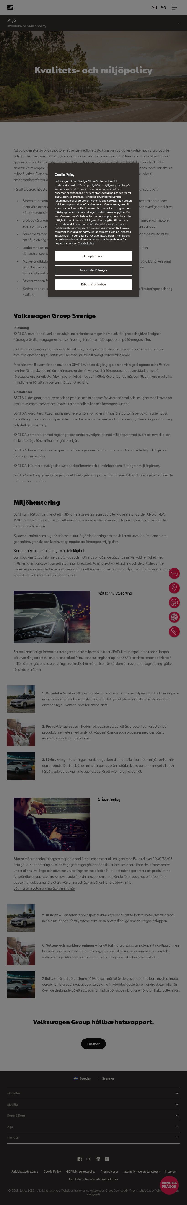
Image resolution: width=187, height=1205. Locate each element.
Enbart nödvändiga (93, 284)
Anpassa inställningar (93, 270)
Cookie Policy (86, 243)
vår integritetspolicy (102, 224)
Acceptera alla (93, 256)
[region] (93, 229)
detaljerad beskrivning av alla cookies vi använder (85, 227)
